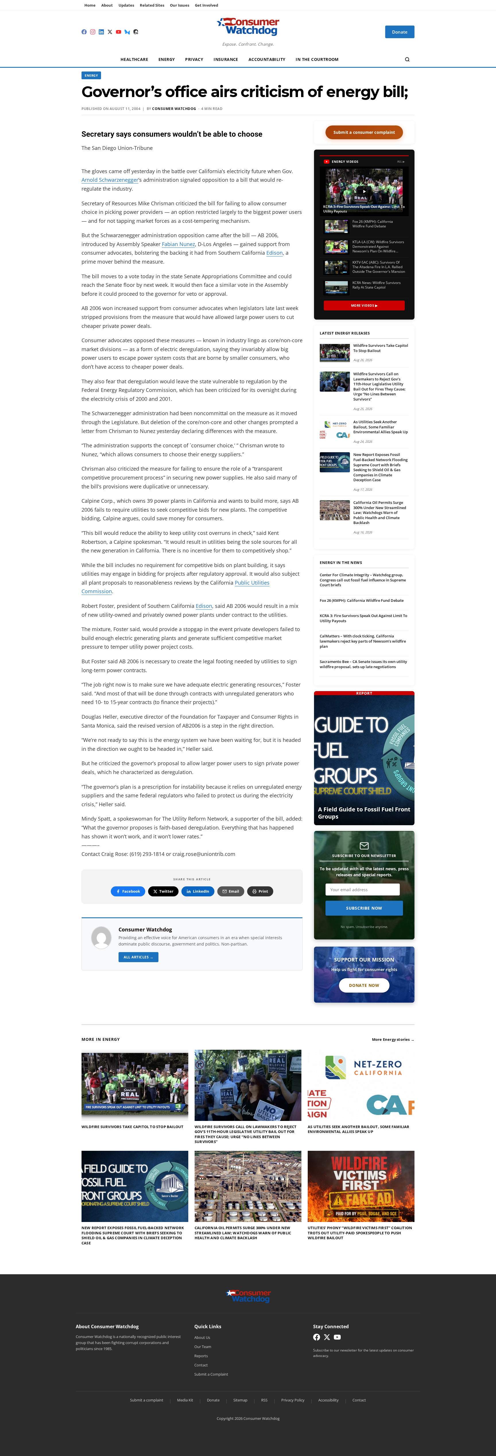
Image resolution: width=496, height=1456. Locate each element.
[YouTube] (118, 31)
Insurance (226, 59)
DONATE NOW (364, 985)
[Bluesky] (127, 31)
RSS (264, 1400)
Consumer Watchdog (174, 108)
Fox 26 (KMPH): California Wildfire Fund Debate (362, 600)
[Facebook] (84, 31)
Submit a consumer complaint (364, 132)
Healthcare (134, 59)
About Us (202, 1337)
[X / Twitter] (110, 31)
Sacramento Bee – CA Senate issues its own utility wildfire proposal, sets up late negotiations (363, 664)
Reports (201, 1355)
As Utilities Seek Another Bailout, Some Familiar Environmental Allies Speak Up (380, 426)
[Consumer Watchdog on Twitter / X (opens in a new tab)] (326, 1338)
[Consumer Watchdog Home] (248, 1296)
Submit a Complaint (211, 1374)
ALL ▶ (401, 161)
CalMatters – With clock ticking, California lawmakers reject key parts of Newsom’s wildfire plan (363, 641)
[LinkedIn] (101, 31)
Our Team (202, 1346)
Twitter (166, 891)
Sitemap (240, 1400)
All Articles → (138, 957)
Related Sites (152, 5)
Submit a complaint (146, 1400)
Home (90, 5)
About (107, 5)
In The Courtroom (317, 59)
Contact (201, 1365)
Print (263, 891)
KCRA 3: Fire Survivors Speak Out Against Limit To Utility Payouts (363, 618)
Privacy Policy (293, 1400)
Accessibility (328, 1400)
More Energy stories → (393, 1039)
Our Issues (179, 5)
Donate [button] (400, 32)
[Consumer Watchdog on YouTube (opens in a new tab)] (337, 1338)
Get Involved (206, 5)
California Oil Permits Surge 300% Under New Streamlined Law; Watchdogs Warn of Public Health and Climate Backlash (379, 512)
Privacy (194, 59)
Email (234, 891)
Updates (126, 5)
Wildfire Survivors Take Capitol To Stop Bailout (380, 348)
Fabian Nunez (178, 244)
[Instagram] (92, 31)
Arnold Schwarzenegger (110, 179)
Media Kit (185, 1400)
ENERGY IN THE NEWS (341, 562)
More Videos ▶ (364, 305)
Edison (274, 252)
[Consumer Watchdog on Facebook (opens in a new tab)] (316, 1338)
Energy (166, 59)
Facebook (131, 891)
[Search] (407, 59)
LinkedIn (201, 891)
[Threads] (135, 31)
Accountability (267, 59)
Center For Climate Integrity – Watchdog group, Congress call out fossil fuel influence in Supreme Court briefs (363, 579)
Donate (213, 1400)
